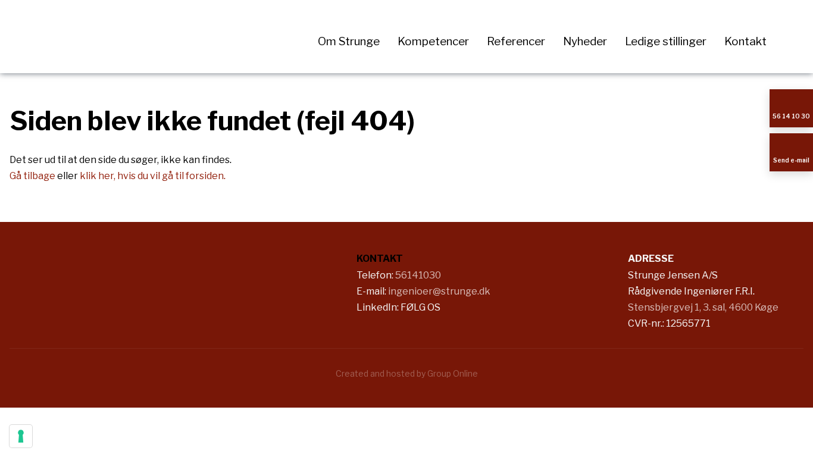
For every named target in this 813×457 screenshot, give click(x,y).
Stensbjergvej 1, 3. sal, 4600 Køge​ (703, 307)
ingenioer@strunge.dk (439, 291)
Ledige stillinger (665, 41)
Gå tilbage (32, 175)
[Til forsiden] (135, 36)
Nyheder (585, 41)
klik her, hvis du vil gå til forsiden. (153, 175)
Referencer (516, 41)
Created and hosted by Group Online (407, 373)
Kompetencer (433, 41)
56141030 (418, 275)
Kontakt (745, 41)
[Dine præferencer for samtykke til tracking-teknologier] (21, 436)
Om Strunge (349, 41)
